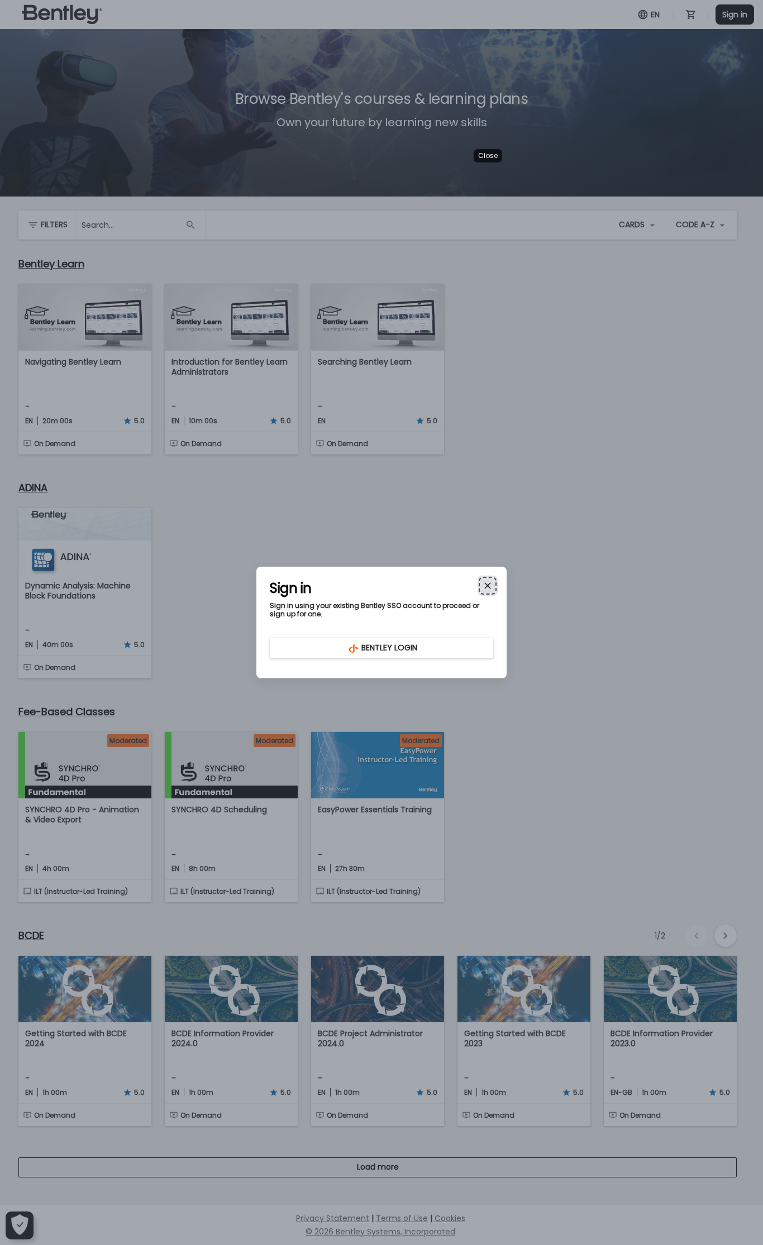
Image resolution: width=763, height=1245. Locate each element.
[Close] (488, 586)
